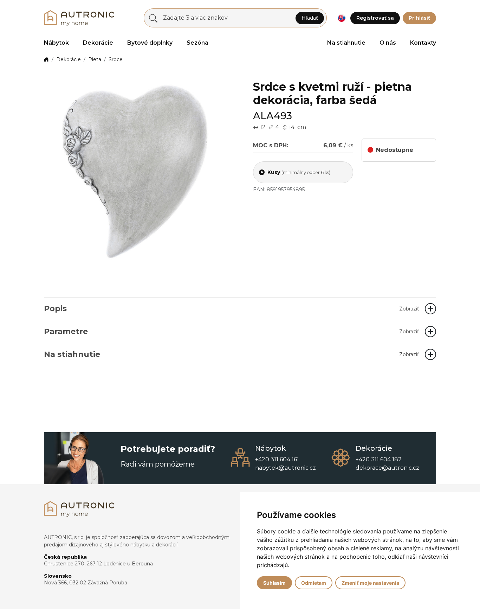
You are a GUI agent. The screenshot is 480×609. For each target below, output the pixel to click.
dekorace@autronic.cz (387, 467)
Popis (231, 308)
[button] (341, 18)
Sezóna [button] (197, 42)
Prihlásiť (419, 18)
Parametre (231, 331)
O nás (388, 42)
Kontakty (423, 42)
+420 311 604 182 (379, 459)
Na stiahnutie (346, 42)
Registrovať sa (375, 18)
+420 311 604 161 (277, 459)
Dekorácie (68, 59)
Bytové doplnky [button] (150, 42)
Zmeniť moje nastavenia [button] (370, 583)
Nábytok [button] (56, 42)
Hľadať (309, 18)
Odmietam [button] (313, 583)
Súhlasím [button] (274, 583)
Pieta (94, 59)
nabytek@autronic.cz (285, 467)
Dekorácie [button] (98, 42)
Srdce (116, 59)
